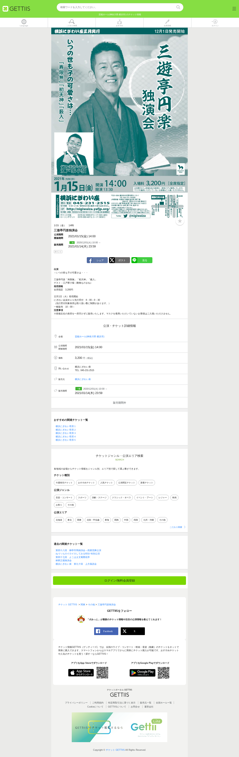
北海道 (59, 520)
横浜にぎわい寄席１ (66, 426)
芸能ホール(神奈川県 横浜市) (89, 336)
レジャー (163, 497)
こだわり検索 (176, 527)
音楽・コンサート (64, 497)
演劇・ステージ (99, 497)
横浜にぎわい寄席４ (66, 436)
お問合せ (135, 706)
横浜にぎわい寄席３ (66, 433)
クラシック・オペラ (121, 497)
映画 (174, 497)
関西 (116, 520)
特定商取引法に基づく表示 (121, 702)
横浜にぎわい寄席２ (66, 429)
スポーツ (82, 497)
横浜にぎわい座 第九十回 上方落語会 (76, 564)
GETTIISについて (117, 706)
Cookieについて (95, 706)
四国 (136, 520)
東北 (70, 520)
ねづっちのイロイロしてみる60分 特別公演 (78, 553)
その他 (71, 505)
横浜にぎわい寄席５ (66, 440)
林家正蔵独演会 (64, 560)
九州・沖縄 (148, 520)
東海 (107, 520)
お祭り (59, 505)
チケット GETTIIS (115, 750)
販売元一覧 (145, 702)
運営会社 (148, 706)
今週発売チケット (64, 482)
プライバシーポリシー (76, 702)
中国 (126, 520)
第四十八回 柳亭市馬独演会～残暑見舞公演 (78, 550)
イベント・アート (144, 497)
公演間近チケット (126, 482)
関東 (79, 520)
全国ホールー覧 (164, 702)
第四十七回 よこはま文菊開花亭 (73, 557)
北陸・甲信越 (93, 520)
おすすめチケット (86, 482)
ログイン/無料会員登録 (119, 580)
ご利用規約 (98, 702)
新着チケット (146, 482)
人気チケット (106, 482)
